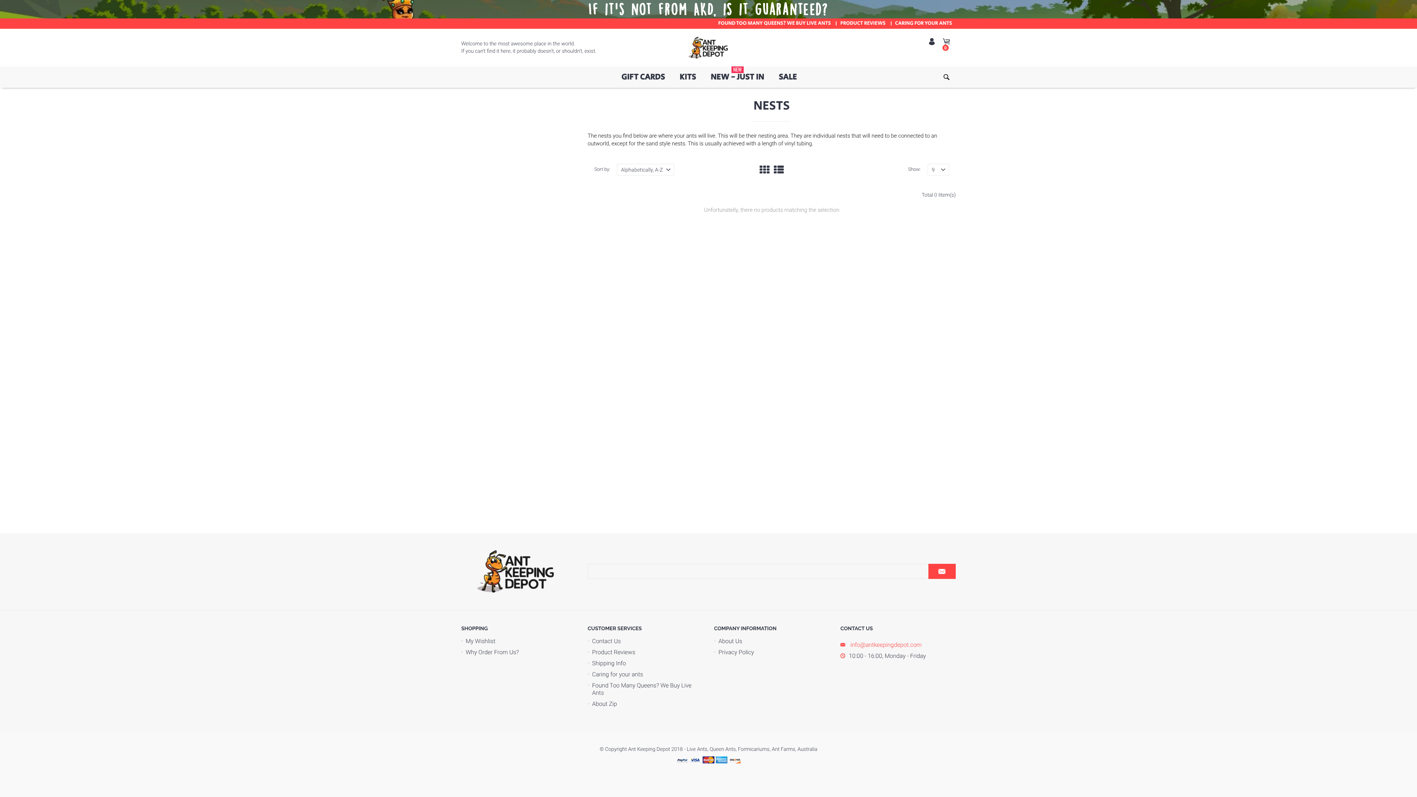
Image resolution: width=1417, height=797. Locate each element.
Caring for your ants (617, 674)
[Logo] (708, 47)
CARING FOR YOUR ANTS (923, 23)
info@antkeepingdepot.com (885, 644)
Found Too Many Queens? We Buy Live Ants (642, 689)
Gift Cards (643, 77)
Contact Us (606, 641)
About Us (730, 641)
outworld (598, 143)
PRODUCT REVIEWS (863, 23)
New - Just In (737, 74)
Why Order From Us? (492, 652)
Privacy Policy (736, 652)
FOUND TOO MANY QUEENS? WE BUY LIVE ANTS (774, 23)
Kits (688, 77)
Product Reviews (613, 652)
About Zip (604, 703)
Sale (788, 77)
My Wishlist (481, 641)
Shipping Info (609, 663)
